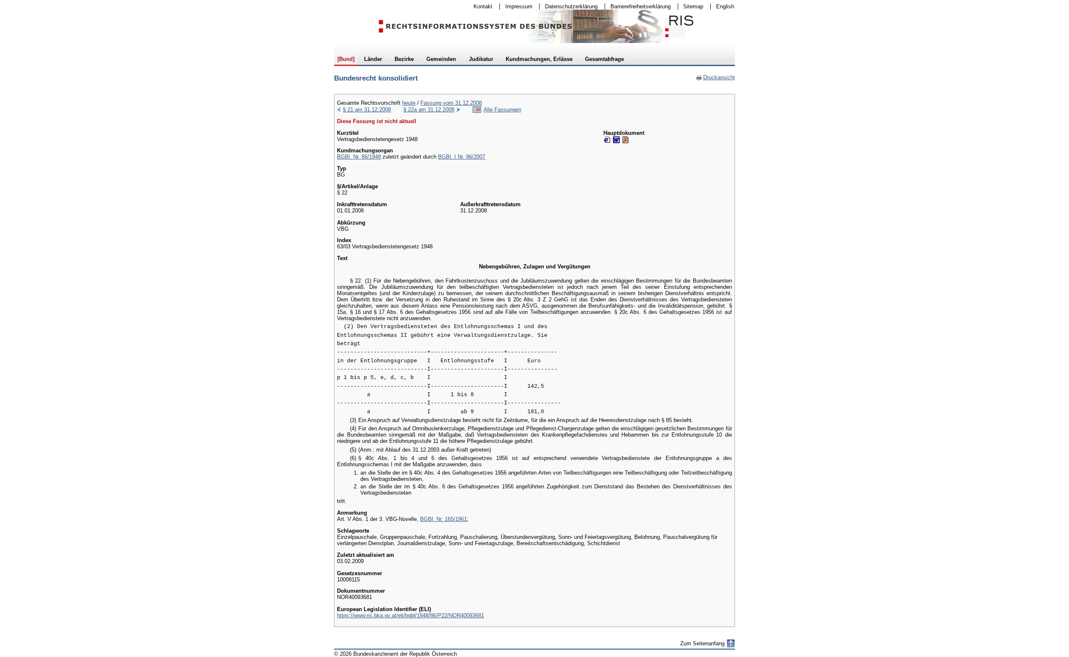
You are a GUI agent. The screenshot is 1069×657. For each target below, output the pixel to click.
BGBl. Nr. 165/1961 (443, 519)
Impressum (516, 6)
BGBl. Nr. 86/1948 (359, 157)
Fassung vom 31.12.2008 (451, 103)
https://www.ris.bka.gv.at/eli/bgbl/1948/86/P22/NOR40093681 (410, 615)
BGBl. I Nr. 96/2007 (461, 157)
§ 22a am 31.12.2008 (428, 109)
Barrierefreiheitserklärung (638, 6)
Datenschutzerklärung (569, 6)
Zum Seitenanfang (702, 643)
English (725, 6)
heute (408, 103)
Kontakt (480, 6)
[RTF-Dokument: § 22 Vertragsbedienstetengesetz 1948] (616, 140)
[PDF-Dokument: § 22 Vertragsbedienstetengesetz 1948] (625, 140)
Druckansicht (715, 77)
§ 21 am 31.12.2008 (367, 109)
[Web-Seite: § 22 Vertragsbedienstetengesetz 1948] (607, 140)
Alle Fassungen (502, 109)
